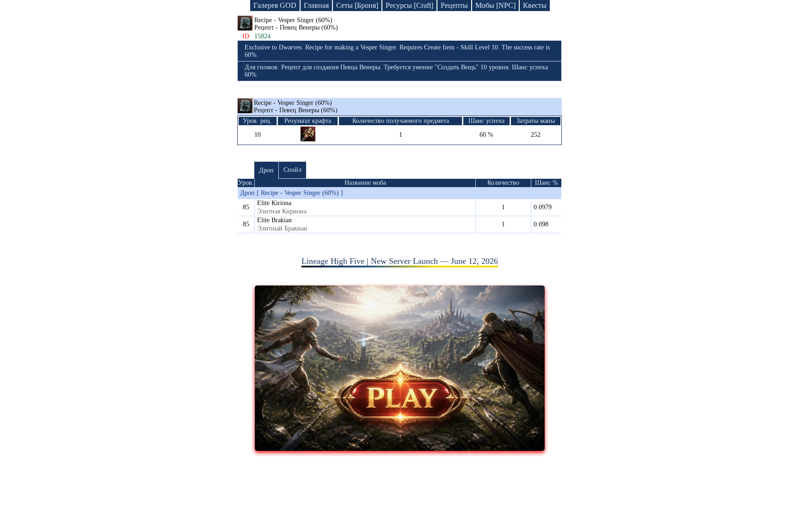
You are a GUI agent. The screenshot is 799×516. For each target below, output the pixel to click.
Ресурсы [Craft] (409, 5)
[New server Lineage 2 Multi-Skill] (400, 448)
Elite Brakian (274, 220)
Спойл (292, 169)
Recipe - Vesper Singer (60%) (296, 106)
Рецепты (454, 5)
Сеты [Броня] (357, 5)
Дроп (266, 170)
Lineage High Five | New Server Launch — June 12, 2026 (399, 261)
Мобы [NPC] (495, 5)
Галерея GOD (274, 5)
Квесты (535, 5)
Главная (316, 5)
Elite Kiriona (274, 203)
